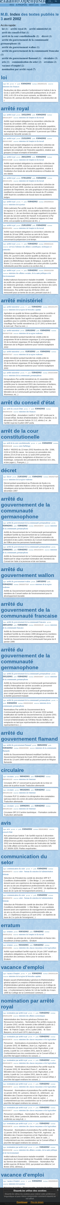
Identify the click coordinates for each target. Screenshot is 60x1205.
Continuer (22, 1202)
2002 (17, 19)
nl (56, 1)
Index (15, 14)
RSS (12, 5)
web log (34, 5)
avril (8, 19)
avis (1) (5, 62)
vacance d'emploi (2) (13, 65)
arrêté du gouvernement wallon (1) (20, 47)
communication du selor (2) (26, 62)
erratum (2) (50, 62)
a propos (21, 5)
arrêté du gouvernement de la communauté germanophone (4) (24, 41)
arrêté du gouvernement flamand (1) (21, 58)
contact (46, 5)
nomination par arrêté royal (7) (19, 69)
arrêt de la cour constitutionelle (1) (20, 36)
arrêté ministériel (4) (40, 29)
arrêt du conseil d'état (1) (15, 32)
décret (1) (47, 36)
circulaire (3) (50, 58)
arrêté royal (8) (19, 29)
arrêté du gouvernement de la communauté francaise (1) (30, 52)
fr (49, 1)
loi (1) (5, 29)
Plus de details (37, 1202)
